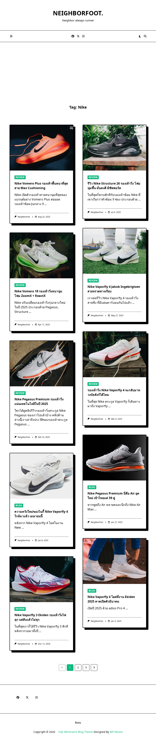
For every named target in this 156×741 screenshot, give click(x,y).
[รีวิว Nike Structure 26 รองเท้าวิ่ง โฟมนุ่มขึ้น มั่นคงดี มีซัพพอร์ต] (114, 148)
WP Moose (116, 732)
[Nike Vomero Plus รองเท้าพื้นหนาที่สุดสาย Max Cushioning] (41, 148)
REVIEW (20, 177)
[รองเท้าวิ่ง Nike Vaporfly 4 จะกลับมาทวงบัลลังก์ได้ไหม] (114, 354)
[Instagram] (83, 36)
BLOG (92, 487)
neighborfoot (24, 216)
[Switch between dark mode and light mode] (140, 36)
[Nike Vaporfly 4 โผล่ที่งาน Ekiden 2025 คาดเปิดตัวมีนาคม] (114, 561)
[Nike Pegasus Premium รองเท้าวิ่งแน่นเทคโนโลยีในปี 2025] (41, 363)
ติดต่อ (78, 723)
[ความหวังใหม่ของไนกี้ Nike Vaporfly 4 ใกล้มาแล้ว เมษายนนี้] (41, 476)
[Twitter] (78, 36)
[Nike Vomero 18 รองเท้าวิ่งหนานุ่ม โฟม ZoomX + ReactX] (41, 255)
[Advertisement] (78, 70)
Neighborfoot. (78, 13)
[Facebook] (73, 36)
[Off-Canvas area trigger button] (11, 36)
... (46, 204)
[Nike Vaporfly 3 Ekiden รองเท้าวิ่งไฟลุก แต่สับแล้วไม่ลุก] (41, 579)
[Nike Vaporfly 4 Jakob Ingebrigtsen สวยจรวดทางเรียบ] (114, 251)
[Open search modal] (145, 36)
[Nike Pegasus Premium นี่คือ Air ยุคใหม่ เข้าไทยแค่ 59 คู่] (114, 457)
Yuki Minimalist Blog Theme (75, 732)
